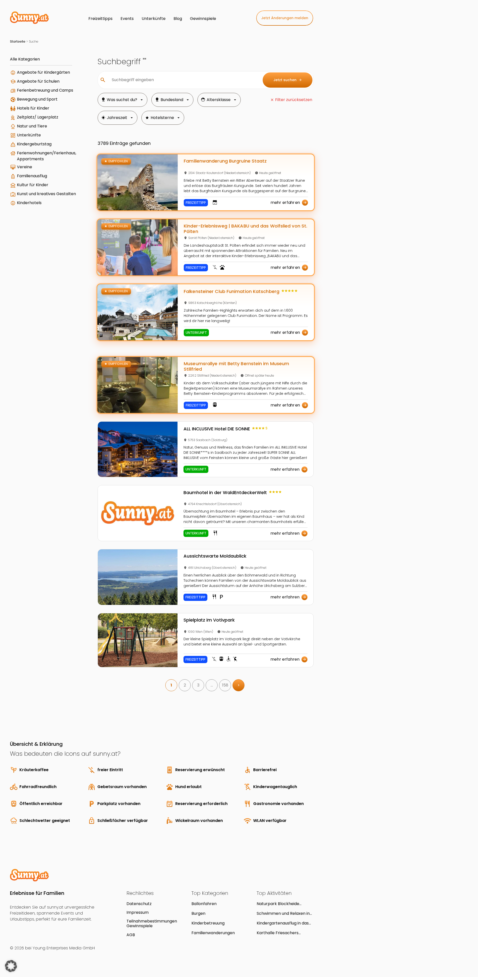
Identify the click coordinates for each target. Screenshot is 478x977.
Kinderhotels (29, 203)
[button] (11, 966)
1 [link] (171, 685)
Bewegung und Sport (37, 99)
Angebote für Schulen (38, 81)
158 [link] (225, 685)
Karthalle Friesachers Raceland (278, 932)
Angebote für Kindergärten (43, 72)
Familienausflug (32, 176)
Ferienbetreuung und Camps (45, 90)
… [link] (212, 685)
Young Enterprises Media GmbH (64, 948)
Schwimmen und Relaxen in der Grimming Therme (283, 913)
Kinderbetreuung (208, 923)
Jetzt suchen (287, 79)
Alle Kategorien (25, 59)
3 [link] (198, 685)
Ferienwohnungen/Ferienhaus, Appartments (46, 156)
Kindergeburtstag (34, 144)
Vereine (24, 167)
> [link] (239, 685)
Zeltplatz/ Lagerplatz (37, 117)
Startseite (17, 41)
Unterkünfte (29, 135)
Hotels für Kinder (33, 108)
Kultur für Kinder (32, 185)
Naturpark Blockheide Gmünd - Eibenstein (278, 903)
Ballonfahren (204, 903)
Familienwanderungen (213, 932)
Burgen (198, 913)
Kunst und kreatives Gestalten (46, 194)
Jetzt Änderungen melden (284, 17)
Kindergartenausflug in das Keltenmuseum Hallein (283, 923)
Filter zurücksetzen (293, 100)
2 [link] (185, 685)
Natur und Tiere (32, 126)
